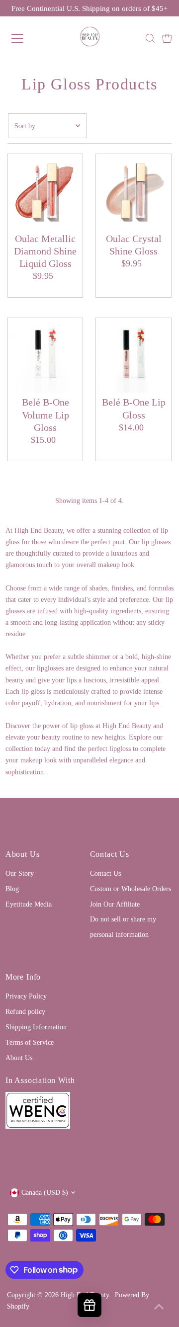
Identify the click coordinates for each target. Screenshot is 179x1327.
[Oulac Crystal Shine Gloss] (133, 191)
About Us (18, 1058)
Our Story (19, 873)
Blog (12, 889)
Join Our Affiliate (115, 904)
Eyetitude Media (28, 904)
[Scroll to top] (159, 1307)
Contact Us (105, 873)
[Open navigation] (24, 38)
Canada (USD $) (44, 1192)
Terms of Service (29, 1042)
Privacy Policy (26, 996)
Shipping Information (36, 1027)
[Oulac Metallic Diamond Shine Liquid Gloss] (45, 191)
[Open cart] (167, 38)
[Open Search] (150, 38)
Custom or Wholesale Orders (130, 889)
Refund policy (25, 1011)
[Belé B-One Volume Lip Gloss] (45, 355)
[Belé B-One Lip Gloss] (133, 355)
